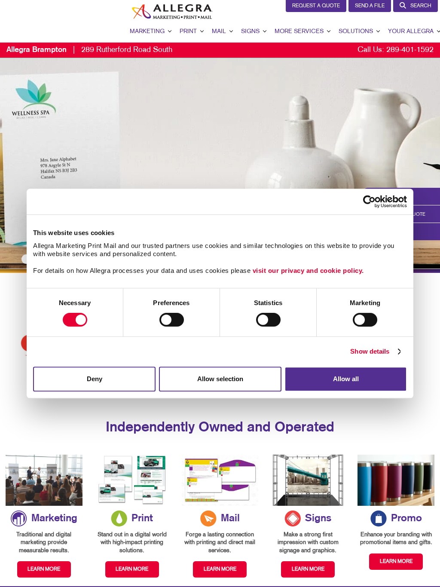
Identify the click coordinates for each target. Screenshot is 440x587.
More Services (299, 31)
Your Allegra (411, 31)
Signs (250, 31)
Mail (219, 31)
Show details (369, 351)
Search (420, 6)
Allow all (346, 378)
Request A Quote (316, 6)
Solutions (356, 31)
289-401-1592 (410, 50)
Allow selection (220, 378)
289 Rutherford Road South (89, 50)
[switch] (171, 320)
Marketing (147, 31)
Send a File (370, 6)
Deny (94, 378)
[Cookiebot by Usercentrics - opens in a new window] (369, 201)
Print (188, 31)
